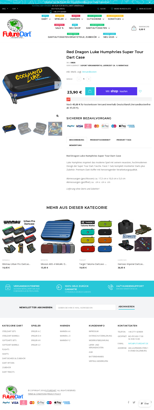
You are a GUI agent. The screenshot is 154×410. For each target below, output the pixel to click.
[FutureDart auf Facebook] (128, 402)
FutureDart (50, 390)
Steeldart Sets (9, 331)
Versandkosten (89, 71)
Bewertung (75, 145)
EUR (14, 9)
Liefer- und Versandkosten (96, 346)
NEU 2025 (109, 35)
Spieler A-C (36, 331)
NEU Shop (75, 26)
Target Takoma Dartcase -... (93, 263)
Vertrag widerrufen (98, 361)
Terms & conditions (37, 394)
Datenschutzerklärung (100, 336)
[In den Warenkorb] (90, 91)
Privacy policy (54, 394)
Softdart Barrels (10, 345)
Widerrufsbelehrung (99, 340)
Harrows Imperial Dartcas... (131, 263)
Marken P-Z (65, 340)
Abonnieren (127, 307)
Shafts (5, 354)
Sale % (59, 26)
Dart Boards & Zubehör (13, 358)
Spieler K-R (35, 340)
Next (147, 241)
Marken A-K (65, 331)
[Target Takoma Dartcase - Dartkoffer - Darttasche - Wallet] (96, 236)
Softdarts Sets (9, 340)
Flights (5, 349)
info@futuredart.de (138, 343)
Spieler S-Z (35, 345)
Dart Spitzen (8, 363)
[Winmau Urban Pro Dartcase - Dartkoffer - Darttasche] (19, 236)
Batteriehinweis (96, 356)
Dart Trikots (8, 372)
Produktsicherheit (100, 140)
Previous (6, 241)
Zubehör (6, 367)
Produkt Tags (124, 140)
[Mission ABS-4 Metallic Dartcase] (58, 236)
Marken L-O (65, 336)
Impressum (94, 331)
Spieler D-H (36, 336)
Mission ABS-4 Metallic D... (54, 263)
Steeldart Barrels (10, 336)
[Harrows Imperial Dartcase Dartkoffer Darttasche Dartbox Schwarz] (135, 236)
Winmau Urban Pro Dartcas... (16, 263)
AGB (91, 352)
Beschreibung (76, 140)
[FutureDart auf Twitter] (134, 402)
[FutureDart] (17, 28)
